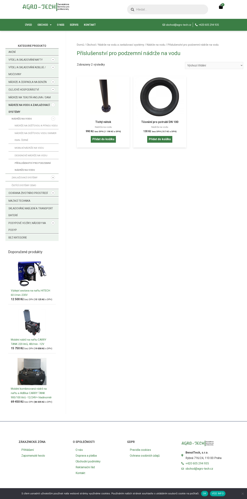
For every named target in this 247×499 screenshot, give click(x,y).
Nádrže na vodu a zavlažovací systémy (121, 44)
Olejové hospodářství (23, 89)
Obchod (42, 24)
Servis (74, 24)
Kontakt (90, 24)
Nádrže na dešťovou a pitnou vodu (36, 125)
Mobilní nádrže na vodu (29, 147)
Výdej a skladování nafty (25, 59)
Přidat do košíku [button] (103, 139)
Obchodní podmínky (88, 461)
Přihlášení (27, 450)
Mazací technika (19, 200)
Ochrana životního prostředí (28, 193)
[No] (242, 493)
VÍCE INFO (218, 493)
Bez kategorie (17, 237)
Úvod (28, 24)
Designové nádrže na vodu (31, 155)
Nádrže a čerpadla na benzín (27, 82)
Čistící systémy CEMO (24, 185)
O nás (60, 24)
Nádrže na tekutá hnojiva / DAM (29, 97)
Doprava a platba (86, 455)
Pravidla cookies (140, 450)
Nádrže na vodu (22, 118)
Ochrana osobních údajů (145, 455)
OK (204, 493)
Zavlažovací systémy (24, 177)
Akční (12, 52)
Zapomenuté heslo (33, 455)
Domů (80, 44)
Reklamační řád (85, 467)
